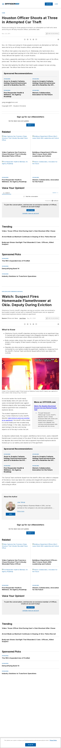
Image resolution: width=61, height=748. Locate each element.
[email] (36, 39)
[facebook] (25, 39)
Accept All (30, 744)
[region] (30, 196)
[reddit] (33, 39)
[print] (58, 39)
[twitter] (30, 39)
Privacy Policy (53, 740)
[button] (3, 4)
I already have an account (30, 213)
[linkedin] (27, 39)
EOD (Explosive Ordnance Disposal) (12, 291)
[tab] (6, 193)
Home (3, 12)
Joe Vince (22, 318)
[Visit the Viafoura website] (55, 200)
